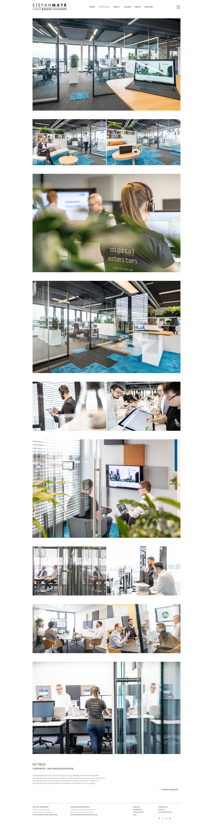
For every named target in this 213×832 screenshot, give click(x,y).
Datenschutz (138, 812)
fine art (161, 809)
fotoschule (163, 807)
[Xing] (163, 818)
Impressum (137, 809)
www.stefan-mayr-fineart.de (45, 815)
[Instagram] (166, 818)
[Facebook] (159, 818)
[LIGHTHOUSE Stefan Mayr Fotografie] (49, 7)
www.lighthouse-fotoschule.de (84, 815)
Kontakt (136, 807)
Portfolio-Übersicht (170, 789)
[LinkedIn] (170, 818)
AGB (134, 815)
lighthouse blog (165, 812)
